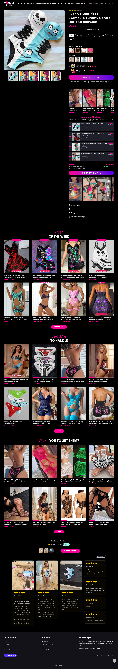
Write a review (70, 551)
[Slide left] (6, 76)
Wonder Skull (61, 665)
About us (7, 644)
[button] (106, 3)
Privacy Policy (46, 647)
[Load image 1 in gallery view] (13, 76)
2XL (97, 36)
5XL (71, 40)
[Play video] (75, 189)
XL (90, 36)
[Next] (111, 189)
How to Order (8, 650)
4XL (110, 36)
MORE (59, 431)
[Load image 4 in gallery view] (45, 76)
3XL (103, 36)
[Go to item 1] (41, 550)
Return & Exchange (48, 644)
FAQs (5, 641)
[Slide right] (63, 76)
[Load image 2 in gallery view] (23, 76)
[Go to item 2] (46, 550)
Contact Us (7, 647)
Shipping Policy (46, 641)
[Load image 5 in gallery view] (56, 76)
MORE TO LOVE (59, 327)
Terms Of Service (47, 650)
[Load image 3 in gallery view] (34, 76)
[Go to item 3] (51, 550)
